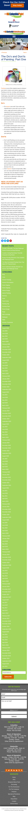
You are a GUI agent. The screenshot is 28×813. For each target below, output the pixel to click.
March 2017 (5, 613)
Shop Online (17, 5)
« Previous (4, 52)
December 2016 (6, 621)
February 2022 (6, 472)
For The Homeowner (14, 786)
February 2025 (6, 376)
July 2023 (4, 426)
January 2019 (5, 554)
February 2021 (6, 504)
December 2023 (6, 413)
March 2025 (5, 373)
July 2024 (4, 394)
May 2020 (4, 528)
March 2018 (5, 581)
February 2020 (6, 536)
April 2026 (5, 339)
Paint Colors (5, 301)
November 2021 (6, 480)
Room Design (6, 309)
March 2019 (5, 549)
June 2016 (5, 637)
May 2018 (4, 576)
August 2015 (5, 663)
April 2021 (5, 498)
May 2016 (4, 639)
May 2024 (4, 400)
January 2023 (5, 442)
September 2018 (6, 565)
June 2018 (5, 573)
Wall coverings (6, 314)
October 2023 (5, 418)
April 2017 (5, 610)
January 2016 (5, 650)
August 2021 (5, 488)
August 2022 (5, 456)
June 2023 (5, 429)
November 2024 (6, 384)
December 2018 (6, 557)
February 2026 (6, 344)
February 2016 (6, 647)
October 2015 (5, 658)
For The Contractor (14, 789)
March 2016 (5, 645)
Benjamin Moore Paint (14, 782)
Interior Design (6, 290)
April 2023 (5, 434)
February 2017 (6, 615)
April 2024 (5, 402)
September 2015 (6, 661)
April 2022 (5, 466)
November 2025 (6, 352)
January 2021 (5, 506)
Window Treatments (7, 322)
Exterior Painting (6, 279)
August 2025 (5, 360)
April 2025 (5, 370)
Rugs (3, 311)
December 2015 (6, 653)
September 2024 (6, 389)
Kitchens (4, 295)
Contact (14, 801)
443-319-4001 (16, 730)
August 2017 (5, 599)
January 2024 (5, 410)
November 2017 (6, 591)
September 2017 (6, 597)
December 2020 (6, 509)
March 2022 (5, 469)
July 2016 (4, 634)
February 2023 (6, 440)
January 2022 (5, 474)
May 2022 (4, 464)
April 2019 (5, 546)
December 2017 (6, 589)
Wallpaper (5, 317)
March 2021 (5, 501)
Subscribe (8, 677)
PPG (14, 779)
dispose (9, 168)
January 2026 (5, 347)
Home (14, 777)
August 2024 (5, 392)
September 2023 (6, 421)
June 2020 (5, 525)
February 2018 (6, 583)
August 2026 (5, 328)
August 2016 (5, 631)
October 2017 (5, 594)
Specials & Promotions (14, 794)
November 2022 (6, 448)
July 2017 (4, 602)
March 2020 (5, 533)
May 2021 (4, 496)
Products (14, 791)
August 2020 (5, 520)
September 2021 (6, 485)
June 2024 (5, 397)
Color (3, 277)
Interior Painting (6, 293)
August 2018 (5, 568)
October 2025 (5, 354)
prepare (8, 106)
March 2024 (5, 405)
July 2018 (4, 570)
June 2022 (5, 461)
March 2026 (5, 341)
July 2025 (4, 362)
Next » (25, 52)
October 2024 (5, 386)
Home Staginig (6, 287)
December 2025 (6, 349)
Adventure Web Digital (19, 810)
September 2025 (6, 357)
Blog (3, 274)
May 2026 (4, 336)
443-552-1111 (16, 752)
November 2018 (6, 560)
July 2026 (4, 330)
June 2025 (5, 365)
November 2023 (6, 416)
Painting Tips (5, 303)
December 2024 (6, 381)
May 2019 (4, 544)
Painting (3, 88)
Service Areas (14, 803)
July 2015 (4, 666)
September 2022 (6, 453)
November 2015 (6, 655)
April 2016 (5, 642)
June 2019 (5, 541)
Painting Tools (6, 306)
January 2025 (5, 378)
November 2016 (6, 623)
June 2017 (5, 605)
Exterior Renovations (7, 282)
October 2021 (5, 482)
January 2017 (5, 618)
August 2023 (5, 424)
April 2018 (5, 578)
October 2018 (5, 562)
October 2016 (5, 626)
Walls (3, 319)
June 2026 (5, 333)
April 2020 (5, 530)
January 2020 (5, 538)
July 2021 (4, 490)
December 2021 (6, 477)
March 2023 (5, 437)
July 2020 (4, 522)
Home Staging (6, 285)
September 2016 (6, 629)
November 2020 (6, 512)
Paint (3, 298)
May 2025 (4, 368)
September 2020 (6, 517)
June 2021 (5, 493)
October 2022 (5, 450)
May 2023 (4, 432)
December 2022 (6, 445)
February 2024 (6, 408)
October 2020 (5, 514)
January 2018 (5, 586)
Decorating (14, 784)
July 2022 (4, 458)
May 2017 (4, 607)
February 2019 (6, 551)
